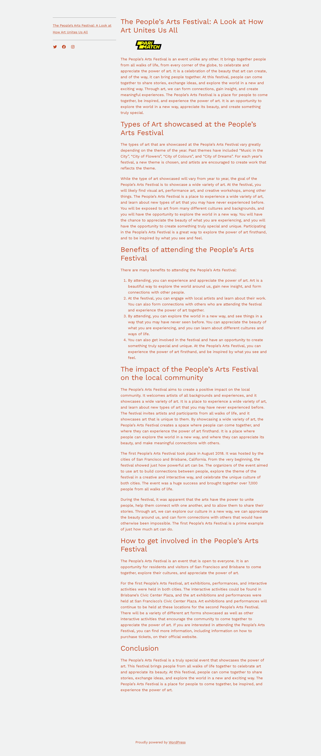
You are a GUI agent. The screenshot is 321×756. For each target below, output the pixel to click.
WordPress (177, 742)
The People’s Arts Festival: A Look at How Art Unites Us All (82, 28)
